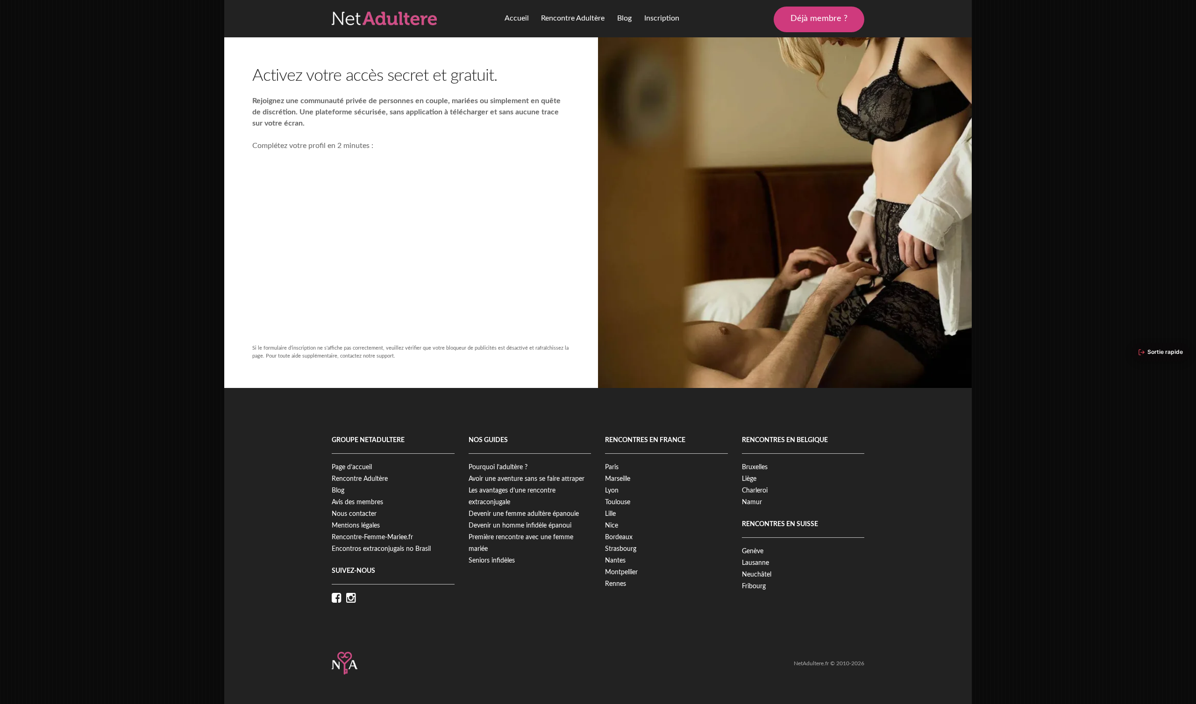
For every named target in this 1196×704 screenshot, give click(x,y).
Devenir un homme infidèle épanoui (520, 525)
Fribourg (754, 586)
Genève (752, 551)
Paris (612, 467)
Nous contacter (354, 514)
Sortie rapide (1165, 351)
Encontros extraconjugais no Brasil (381, 549)
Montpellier (621, 572)
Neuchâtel (756, 574)
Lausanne (755, 563)
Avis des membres (357, 502)
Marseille (617, 479)
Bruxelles (755, 467)
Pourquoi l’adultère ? (498, 467)
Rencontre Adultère (573, 18)
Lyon (612, 490)
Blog (624, 18)
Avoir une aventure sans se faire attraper (526, 479)
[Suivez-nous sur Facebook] (339, 598)
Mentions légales (356, 525)
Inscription (661, 18)
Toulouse (617, 502)
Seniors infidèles (492, 560)
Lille (610, 514)
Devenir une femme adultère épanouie (524, 514)
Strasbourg (620, 549)
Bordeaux (619, 537)
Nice (611, 525)
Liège (749, 479)
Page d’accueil (352, 467)
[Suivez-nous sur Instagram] (353, 598)
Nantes (615, 560)
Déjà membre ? (818, 18)
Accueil (517, 18)
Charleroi (755, 490)
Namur (752, 502)
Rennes (615, 584)
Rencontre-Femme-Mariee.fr (372, 537)
